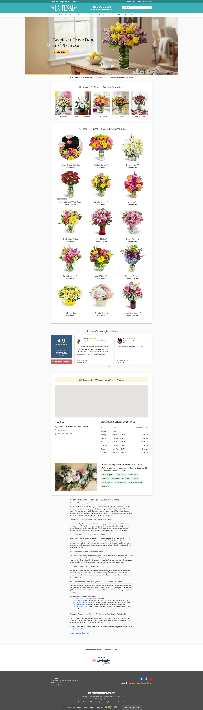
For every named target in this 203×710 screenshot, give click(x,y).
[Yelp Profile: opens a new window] (150, 678)
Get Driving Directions (66, 433)
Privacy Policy (94, 701)
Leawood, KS (105, 478)
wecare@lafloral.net (57, 685)
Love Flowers (77, 600)
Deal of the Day (62, 15)
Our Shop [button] (141, 15)
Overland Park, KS (107, 482)
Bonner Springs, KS (107, 475)
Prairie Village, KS (120, 482)
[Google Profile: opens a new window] (146, 678)
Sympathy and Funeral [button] (107, 15)
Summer (73, 15)
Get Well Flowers (79, 604)
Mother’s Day (107, 590)
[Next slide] (154, 45)
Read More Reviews (61, 361)
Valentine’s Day (94, 590)
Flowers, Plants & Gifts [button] (126, 15)
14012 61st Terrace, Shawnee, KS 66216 (64, 681)
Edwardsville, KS (121, 475)
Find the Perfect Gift (63, 52)
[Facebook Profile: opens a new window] (141, 678)
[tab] (101, 69)
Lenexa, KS (115, 478)
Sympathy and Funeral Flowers (83, 602)
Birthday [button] (92, 15)
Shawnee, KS (105, 486)
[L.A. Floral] (66, 8)
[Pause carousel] (98, 69)
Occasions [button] (81, 15)
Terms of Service (82, 701)
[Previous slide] (49, 45)
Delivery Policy (121, 701)
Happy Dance (86, 341)
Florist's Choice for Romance (130, 341)
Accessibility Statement (107, 701)
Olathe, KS (135, 478)
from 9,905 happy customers (86, 77)
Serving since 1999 (121, 77)
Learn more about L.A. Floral (79, 633)
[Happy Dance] (79, 341)
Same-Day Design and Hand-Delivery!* (65, 1)
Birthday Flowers (78, 598)
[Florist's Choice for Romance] (119, 341)
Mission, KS (125, 478)
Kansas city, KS (133, 475)
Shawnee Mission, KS (135, 482)
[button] (109, 366)
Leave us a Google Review (142, 683)
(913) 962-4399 (64, 430)
